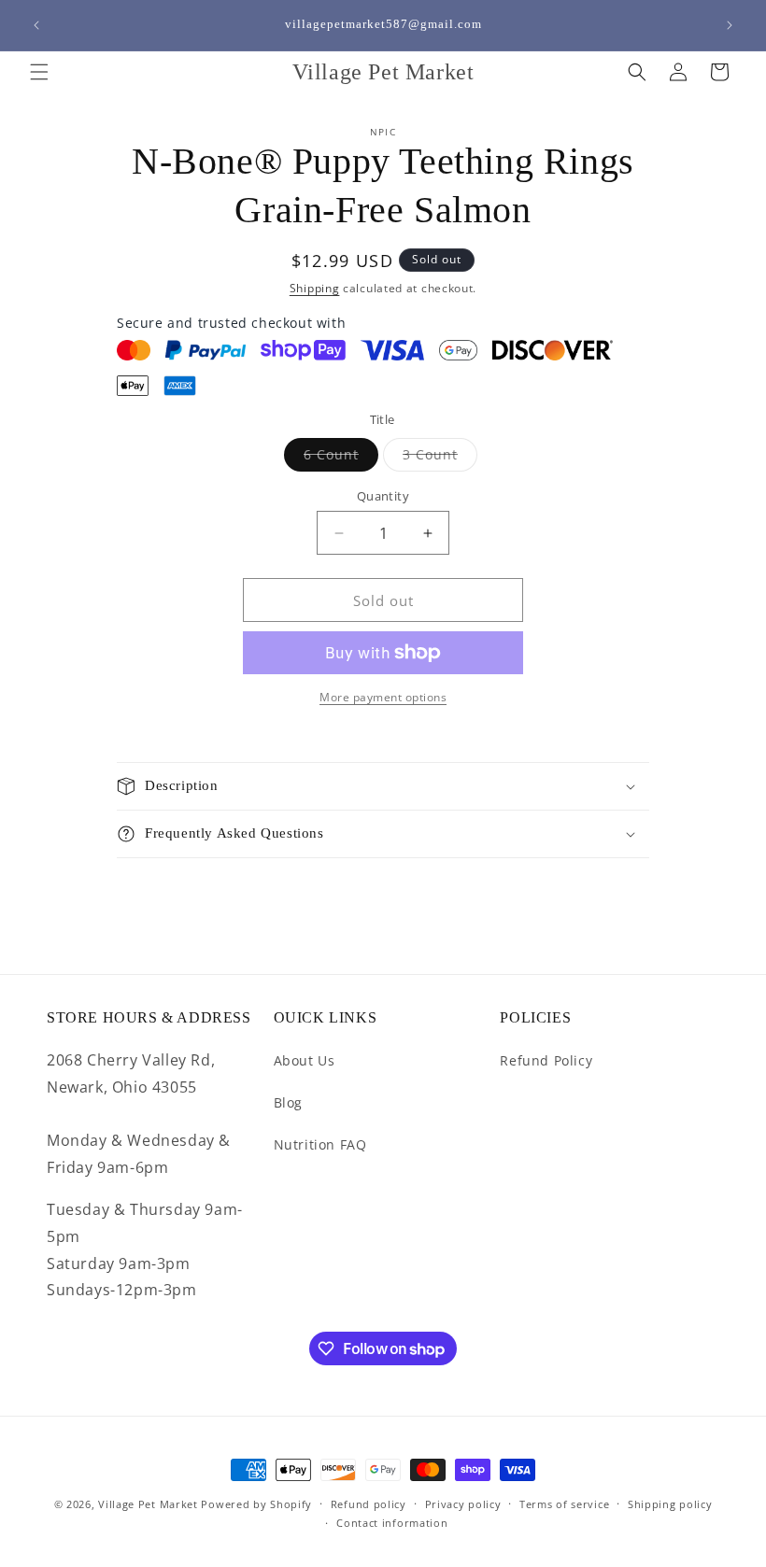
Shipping (315, 288)
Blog (288, 1102)
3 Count (440, 458)
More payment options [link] (383, 697)
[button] (39, 71)
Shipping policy (670, 1504)
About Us (304, 1060)
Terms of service (564, 1504)
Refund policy (368, 1504)
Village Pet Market (148, 1504)
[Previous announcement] (36, 25)
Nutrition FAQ (320, 1144)
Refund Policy (546, 1060)
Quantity (383, 495)
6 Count (341, 458)
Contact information (391, 1523)
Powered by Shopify (256, 1504)
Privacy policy (463, 1504)
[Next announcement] (729, 25)
